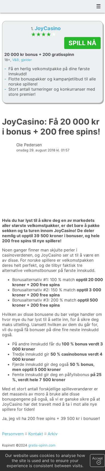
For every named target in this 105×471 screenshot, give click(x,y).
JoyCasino (48, 28)
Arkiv (53, 433)
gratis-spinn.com (42, 445)
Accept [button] (97, 458)
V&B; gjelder (22, 60)
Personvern (13, 433)
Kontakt (35, 433)
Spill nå (82, 43)
